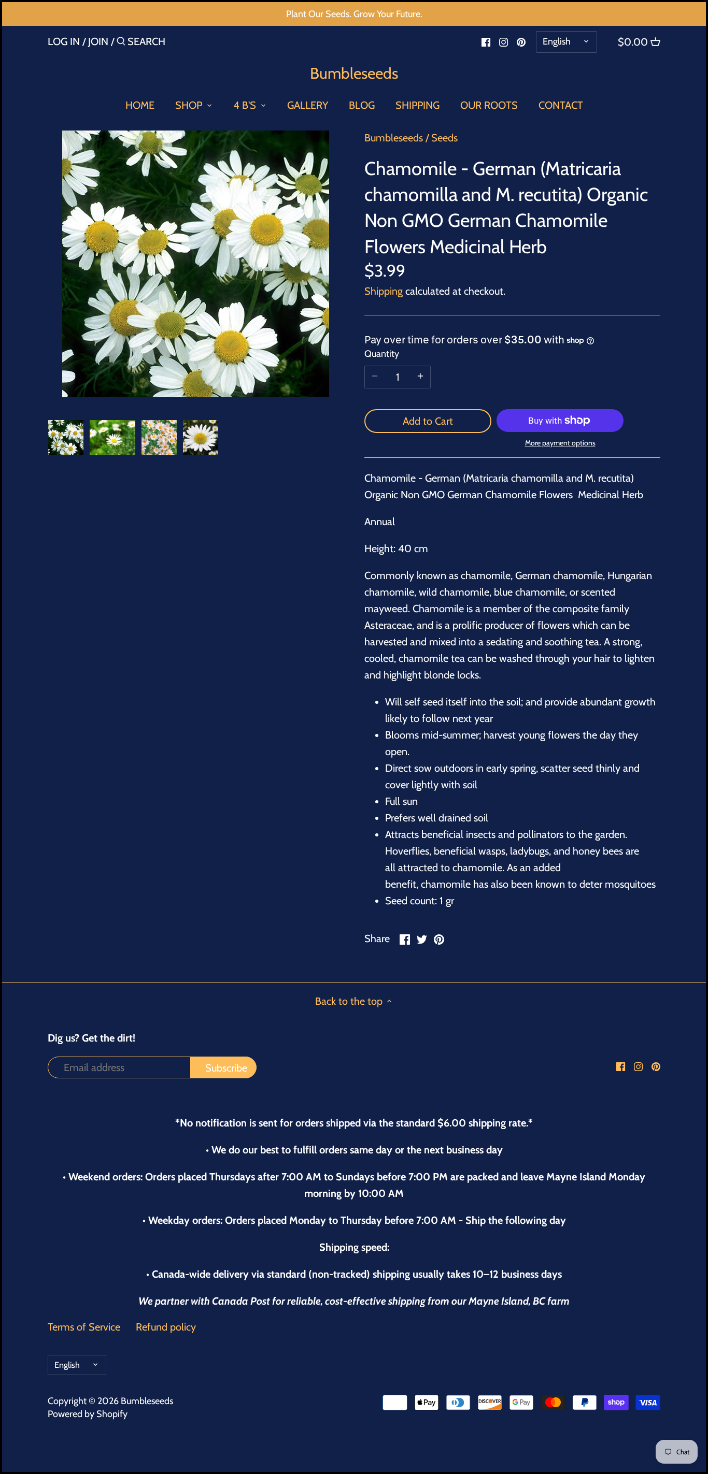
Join (98, 41)
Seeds (444, 138)
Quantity (381, 354)
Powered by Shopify (88, 1414)
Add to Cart (428, 421)
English (557, 41)
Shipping (383, 291)
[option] (66, 438)
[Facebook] (486, 41)
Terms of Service (84, 1327)
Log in (64, 41)
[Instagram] (503, 41)
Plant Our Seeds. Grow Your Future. (354, 14)
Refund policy (166, 1327)
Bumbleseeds (354, 73)
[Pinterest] (521, 41)
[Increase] (420, 377)
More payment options (560, 443)
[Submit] (121, 43)
